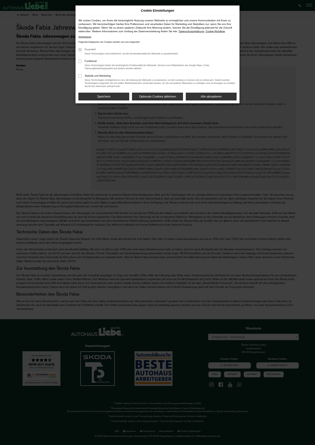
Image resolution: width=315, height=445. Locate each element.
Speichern (103, 96)
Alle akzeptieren (211, 96)
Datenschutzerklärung (191, 31)
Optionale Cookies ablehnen (157, 96)
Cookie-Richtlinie (215, 31)
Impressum (84, 36)
